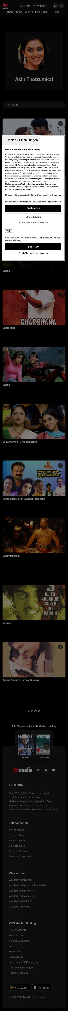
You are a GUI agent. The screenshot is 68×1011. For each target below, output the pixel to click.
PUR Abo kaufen (33, 246)
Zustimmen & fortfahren (33, 208)
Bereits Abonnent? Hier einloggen (33, 253)
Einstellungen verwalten (33, 216)
